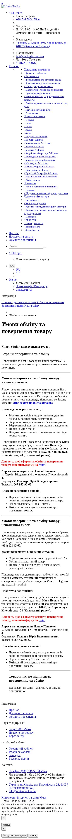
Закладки (14, 755)
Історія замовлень (20, 751)
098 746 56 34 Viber (28, 19)
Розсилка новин (19, 758)
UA (18, 272)
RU (18, 269)
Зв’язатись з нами (12, 305)
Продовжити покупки (14, 835)
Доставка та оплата (21, 236)
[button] (15, 253)
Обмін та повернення (22, 239)
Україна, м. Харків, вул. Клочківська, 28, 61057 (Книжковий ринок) (41, 44)
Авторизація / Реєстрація (31, 286)
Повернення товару (21, 732)
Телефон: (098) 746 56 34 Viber (28, 771)
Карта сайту (32, 305)
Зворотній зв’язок (20, 729)
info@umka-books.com (30, 56)
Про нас (14, 233)
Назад (6, 824)
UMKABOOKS (26, 62)
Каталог (14, 66)
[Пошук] (44, 247)
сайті (42, 464)
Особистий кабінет (21, 748)
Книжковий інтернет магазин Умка (23, 797)
